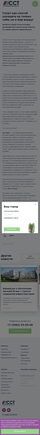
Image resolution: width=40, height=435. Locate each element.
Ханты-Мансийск (11, 211)
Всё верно (11, 229)
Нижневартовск (11, 218)
